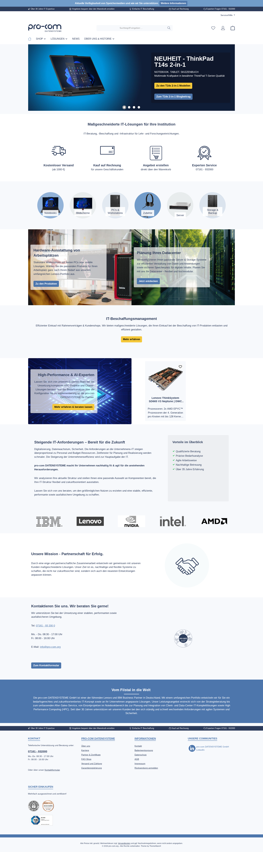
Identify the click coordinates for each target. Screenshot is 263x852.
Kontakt (138, 746)
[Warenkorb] (232, 28)
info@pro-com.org (50, 646)
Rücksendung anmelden (146, 768)
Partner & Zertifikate (91, 755)
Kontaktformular (52, 770)
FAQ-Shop (86, 759)
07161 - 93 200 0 (45, 625)
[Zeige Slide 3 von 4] (134, 107)
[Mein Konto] (223, 28)
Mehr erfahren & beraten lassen (73, 407)
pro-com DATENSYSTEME (98, 738)
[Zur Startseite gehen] (44, 28)
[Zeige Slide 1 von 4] (124, 107)
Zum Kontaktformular (46, 665)
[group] (131, 77)
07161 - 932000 (37, 751)
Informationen (145, 738)
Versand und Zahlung (91, 763)
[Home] (31, 39)
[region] (131, 77)
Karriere (85, 750)
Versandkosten (124, 843)
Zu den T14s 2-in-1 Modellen (173, 85)
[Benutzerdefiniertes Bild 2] (41, 820)
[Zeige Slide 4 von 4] (139, 107)
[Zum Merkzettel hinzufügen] (180, 367)
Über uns (85, 746)
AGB (137, 759)
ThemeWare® (155, 846)
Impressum (140, 763)
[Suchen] (169, 28)
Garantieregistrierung (91, 768)
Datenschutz (141, 755)
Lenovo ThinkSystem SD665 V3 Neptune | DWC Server (165, 399)
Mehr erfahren (131, 339)
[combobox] (131, 28)
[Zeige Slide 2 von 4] (129, 107)
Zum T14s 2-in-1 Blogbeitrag (173, 96)
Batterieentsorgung (144, 750)
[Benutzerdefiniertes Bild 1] (48, 806)
